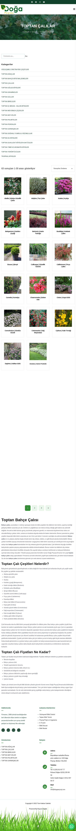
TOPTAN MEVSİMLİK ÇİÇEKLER (12, 110)
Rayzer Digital (42, 809)
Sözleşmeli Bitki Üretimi (47, 714)
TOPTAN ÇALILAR (7, 83)
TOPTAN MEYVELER (8, 115)
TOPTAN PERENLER (8, 124)
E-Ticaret (42, 723)
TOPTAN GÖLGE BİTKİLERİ (10, 88)
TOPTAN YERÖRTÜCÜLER (10, 152)
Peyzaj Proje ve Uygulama (48, 720)
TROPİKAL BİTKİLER (8, 156)
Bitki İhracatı (43, 725)
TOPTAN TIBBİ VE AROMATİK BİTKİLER (15, 147)
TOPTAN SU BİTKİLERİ (9, 138)
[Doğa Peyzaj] (11, 9)
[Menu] (74, 9)
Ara (26, 56)
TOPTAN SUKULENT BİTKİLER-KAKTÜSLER (17, 142)
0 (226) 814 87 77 (59, 769)
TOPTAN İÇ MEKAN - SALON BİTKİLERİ (15, 106)
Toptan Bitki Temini (45, 717)
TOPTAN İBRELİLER (8, 101)
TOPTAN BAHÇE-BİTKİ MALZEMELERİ (14, 78)
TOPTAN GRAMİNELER (9, 92)
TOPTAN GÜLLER (7, 97)
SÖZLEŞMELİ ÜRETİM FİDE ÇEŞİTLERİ (15, 69)
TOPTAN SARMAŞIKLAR (10, 129)
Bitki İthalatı (43, 728)
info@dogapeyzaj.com (57, 789)
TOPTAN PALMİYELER (9, 120)
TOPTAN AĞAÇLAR (8, 74)
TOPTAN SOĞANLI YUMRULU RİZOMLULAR (16, 133)
